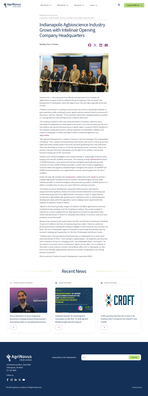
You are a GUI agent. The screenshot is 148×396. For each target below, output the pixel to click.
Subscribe (134, 357)
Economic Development (74, 18)
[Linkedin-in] (15, 380)
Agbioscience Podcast (23, 283)
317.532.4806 (11, 370)
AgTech (62, 18)
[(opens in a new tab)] (13, 327)
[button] (46, 5)
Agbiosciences (54, 18)
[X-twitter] (19, 380)
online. (46, 135)
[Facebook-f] (7, 380)
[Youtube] (23, 380)
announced (94, 159)
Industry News (89, 18)
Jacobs (93, 177)
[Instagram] (11, 380)
